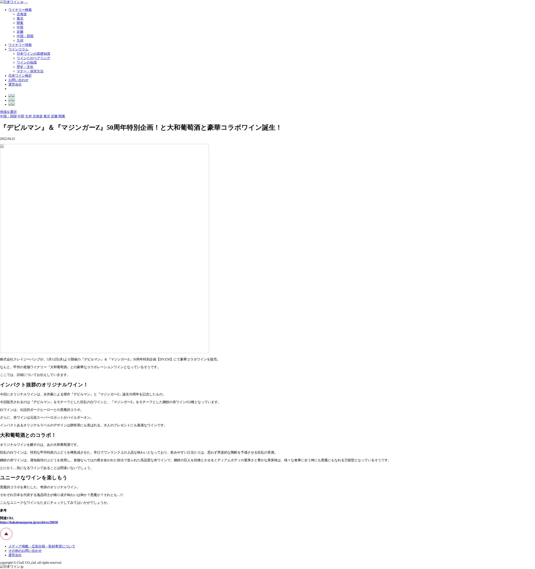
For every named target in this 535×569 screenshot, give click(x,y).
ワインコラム (18, 49)
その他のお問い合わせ (25, 550)
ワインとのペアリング (33, 58)
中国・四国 (25, 36)
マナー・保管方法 (30, 71)
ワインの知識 (27, 62)
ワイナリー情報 (20, 45)
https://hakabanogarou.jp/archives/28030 (29, 522)
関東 (20, 23)
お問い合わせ (18, 80)
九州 (20, 40)
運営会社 (15, 84)
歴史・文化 (25, 67)
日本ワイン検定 (20, 75)
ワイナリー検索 (20, 10)
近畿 (20, 31)
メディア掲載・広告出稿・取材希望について (41, 546)
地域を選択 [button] (8, 112)
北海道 (22, 14)
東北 (20, 18)
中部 (20, 27)
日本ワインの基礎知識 (33, 53)
